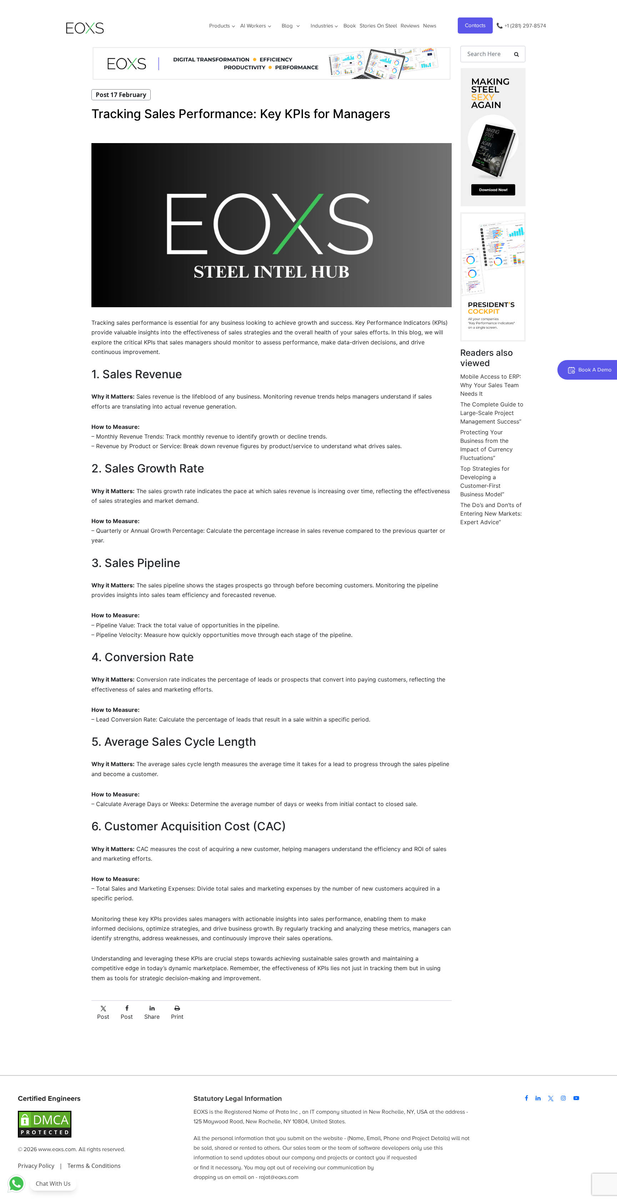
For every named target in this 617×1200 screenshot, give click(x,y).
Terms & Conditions (94, 1166)
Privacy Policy (37, 1166)
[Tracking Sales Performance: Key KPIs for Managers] (271, 225)
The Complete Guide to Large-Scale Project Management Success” (491, 413)
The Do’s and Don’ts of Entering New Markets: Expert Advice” (491, 513)
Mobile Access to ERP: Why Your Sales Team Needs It (490, 385)
